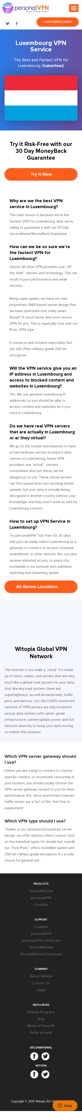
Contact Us (41, 983)
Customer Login (58, 22)
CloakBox (41, 904)
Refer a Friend (41, 1032)
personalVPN (41, 898)
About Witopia (41, 976)
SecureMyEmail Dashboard (41, 954)
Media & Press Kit (41, 1026)
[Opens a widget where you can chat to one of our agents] (64, 1106)
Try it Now (41, 174)
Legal (41, 990)
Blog (41, 1019)
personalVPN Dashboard (41, 940)
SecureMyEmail (41, 891)
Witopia (41, 1101)
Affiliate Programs (41, 1012)
